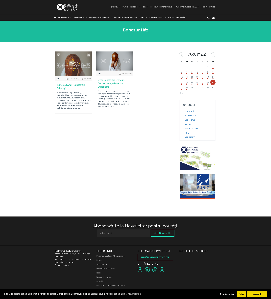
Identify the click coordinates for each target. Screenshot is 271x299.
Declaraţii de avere (104, 277)
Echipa (99, 260)
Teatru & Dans (191, 128)
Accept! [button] (257, 294)
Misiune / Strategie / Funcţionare (110, 256)
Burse (171, 17)
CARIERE (212, 7)
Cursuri (125, 7)
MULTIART (190, 137)
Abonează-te (162, 233)
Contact (203, 7)
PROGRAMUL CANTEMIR (99, 17)
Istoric (98, 273)
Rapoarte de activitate (105, 269)
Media (144, 7)
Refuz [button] (241, 294)
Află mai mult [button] (134, 294)
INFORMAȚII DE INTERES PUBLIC (161, 7)
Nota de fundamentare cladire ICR (110, 285)
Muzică (188, 124)
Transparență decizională (186, 7)
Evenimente (79, 17)
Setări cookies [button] (227, 294)
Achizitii (99, 281)
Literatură (189, 111)
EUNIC (142, 17)
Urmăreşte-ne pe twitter (155, 257)
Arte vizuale (190, 115)
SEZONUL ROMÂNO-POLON (125, 17)
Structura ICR (102, 264)
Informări (180, 17)
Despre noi (134, 7)
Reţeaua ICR (63, 17)
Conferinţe (190, 120)
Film (187, 133)
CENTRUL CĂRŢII (156, 17)
